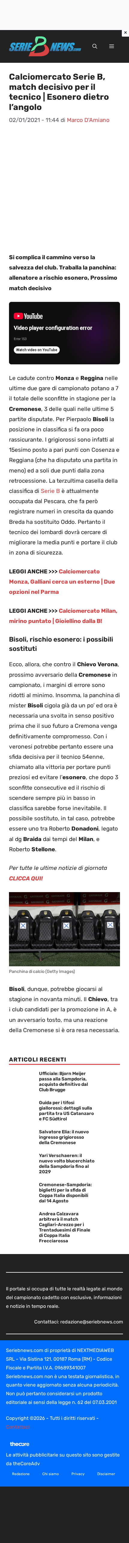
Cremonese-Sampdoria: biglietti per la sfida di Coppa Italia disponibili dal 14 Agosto (65, 1193)
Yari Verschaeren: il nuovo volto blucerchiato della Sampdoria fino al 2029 (66, 1163)
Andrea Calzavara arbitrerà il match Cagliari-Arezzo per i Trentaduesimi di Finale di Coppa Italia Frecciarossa (64, 1227)
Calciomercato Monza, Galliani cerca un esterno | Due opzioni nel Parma (62, 581)
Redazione (21, 1474)
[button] (94, 47)
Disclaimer (106, 1474)
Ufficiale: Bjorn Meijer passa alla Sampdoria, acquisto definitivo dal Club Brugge (63, 1081)
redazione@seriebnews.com (91, 1322)
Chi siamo (50, 1474)
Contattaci (18, 1427)
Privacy (78, 1474)
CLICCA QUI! (26, 878)
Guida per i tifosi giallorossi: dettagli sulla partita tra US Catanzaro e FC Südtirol (66, 1111)
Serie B (50, 491)
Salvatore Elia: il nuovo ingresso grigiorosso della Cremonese (64, 1137)
